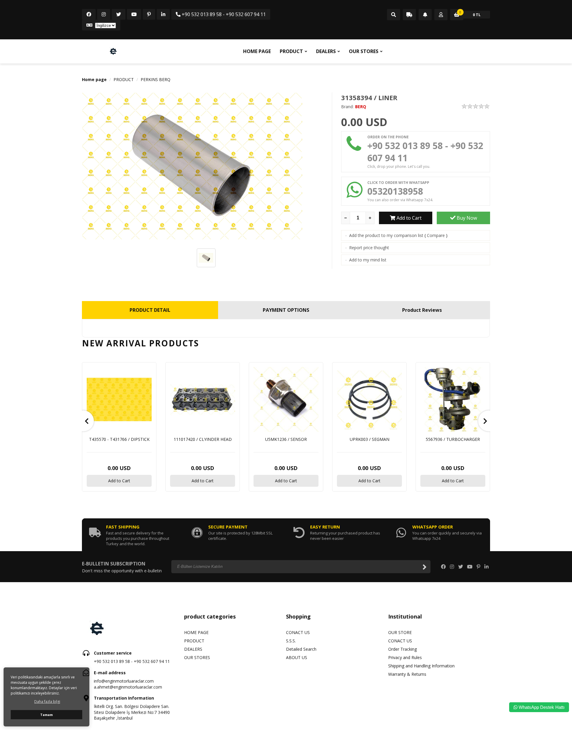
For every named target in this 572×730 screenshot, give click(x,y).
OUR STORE (400, 632)
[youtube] (134, 14)
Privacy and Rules (405, 657)
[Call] (393, 15)
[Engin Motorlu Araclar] (113, 51)
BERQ (360, 106)
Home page (94, 79)
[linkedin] (163, 14)
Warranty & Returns (407, 674)
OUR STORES (363, 51)
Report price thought (369, 247)
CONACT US (298, 632)
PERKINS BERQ (155, 79)
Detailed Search (301, 649)
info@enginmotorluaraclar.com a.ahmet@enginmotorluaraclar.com (128, 684)
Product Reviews (422, 310)
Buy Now (466, 218)
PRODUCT (291, 51)
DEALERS (326, 51)
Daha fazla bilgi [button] (47, 701)
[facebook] (89, 14)
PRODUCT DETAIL (150, 310)
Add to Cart (408, 218)
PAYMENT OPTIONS (286, 310)
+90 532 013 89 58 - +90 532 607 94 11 (223, 14)
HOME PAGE (257, 51)
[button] (83, 420)
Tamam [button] (46, 714)
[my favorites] (425, 15)
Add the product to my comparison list (386, 235)
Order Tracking (402, 649)
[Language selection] (101, 25)
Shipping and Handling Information (421, 666)
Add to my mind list (367, 260)
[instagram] (103, 14)
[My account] (440, 15)
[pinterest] (149, 14)
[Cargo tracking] (409, 15)
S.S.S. (291, 641)
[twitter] (118, 14)
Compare (436, 235)
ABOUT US (296, 657)
